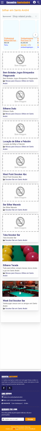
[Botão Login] (34, 2)
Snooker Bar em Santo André (16, 179)
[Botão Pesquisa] (38, 2)
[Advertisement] (20, 346)
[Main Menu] (2, 2)
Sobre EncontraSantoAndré (12, 397)
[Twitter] (9, 388)
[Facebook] (4, 388)
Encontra (18, 2)
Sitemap (27, 427)
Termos (13, 427)
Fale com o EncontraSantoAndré (14, 400)
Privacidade (20, 427)
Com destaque (16, 403)
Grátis (26, 403)
